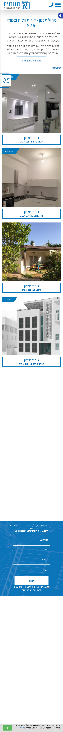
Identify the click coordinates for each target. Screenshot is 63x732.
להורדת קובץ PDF (31, 60)
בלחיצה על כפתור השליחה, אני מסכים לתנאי (30, 588)
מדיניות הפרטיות (29, 590)
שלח (31, 580)
